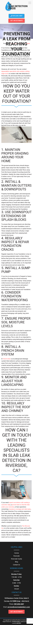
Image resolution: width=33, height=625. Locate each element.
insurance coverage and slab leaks (20, 509)
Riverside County (16, 559)
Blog (16, 562)
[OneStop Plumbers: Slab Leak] (16, 11)
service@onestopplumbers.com (18, 607)
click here (25, 601)
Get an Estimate (16, 20)
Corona (16, 553)
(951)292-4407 (17, 16)
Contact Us (16, 565)
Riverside (16, 556)
